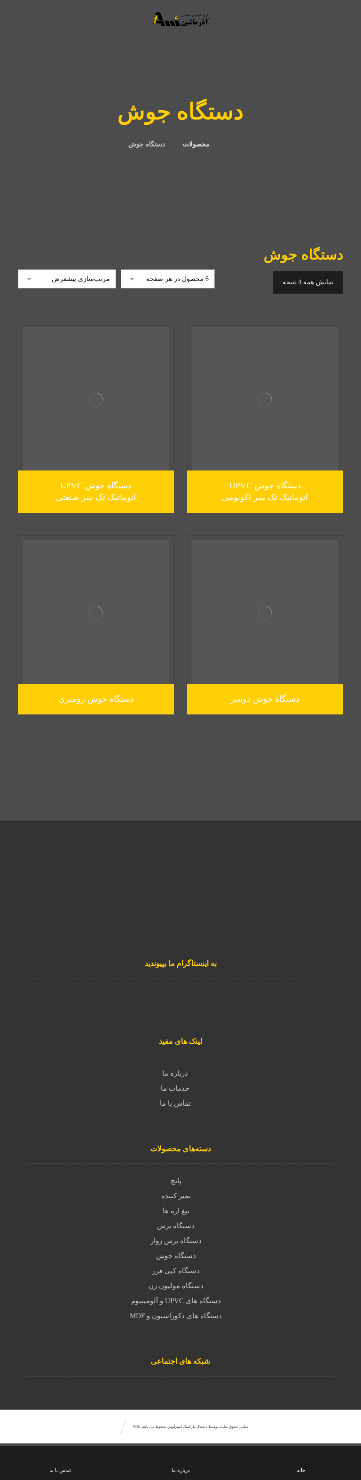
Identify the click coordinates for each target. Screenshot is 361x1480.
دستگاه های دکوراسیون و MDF (176, 1316)
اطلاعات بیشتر (260, 455)
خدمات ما (175, 1088)
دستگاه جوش (176, 1256)
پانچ (176, 1180)
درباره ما (175, 1073)
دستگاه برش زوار (176, 1241)
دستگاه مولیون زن (176, 1286)
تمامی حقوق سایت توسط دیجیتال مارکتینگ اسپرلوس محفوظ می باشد (194, 1427)
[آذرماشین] (327, 996)
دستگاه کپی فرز (176, 1271)
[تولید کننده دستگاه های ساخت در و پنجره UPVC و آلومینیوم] (180, 19)
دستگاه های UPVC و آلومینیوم (176, 1301)
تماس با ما (175, 1103)
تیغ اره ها (176, 1210)
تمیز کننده (176, 1195)
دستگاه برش (176, 1226)
